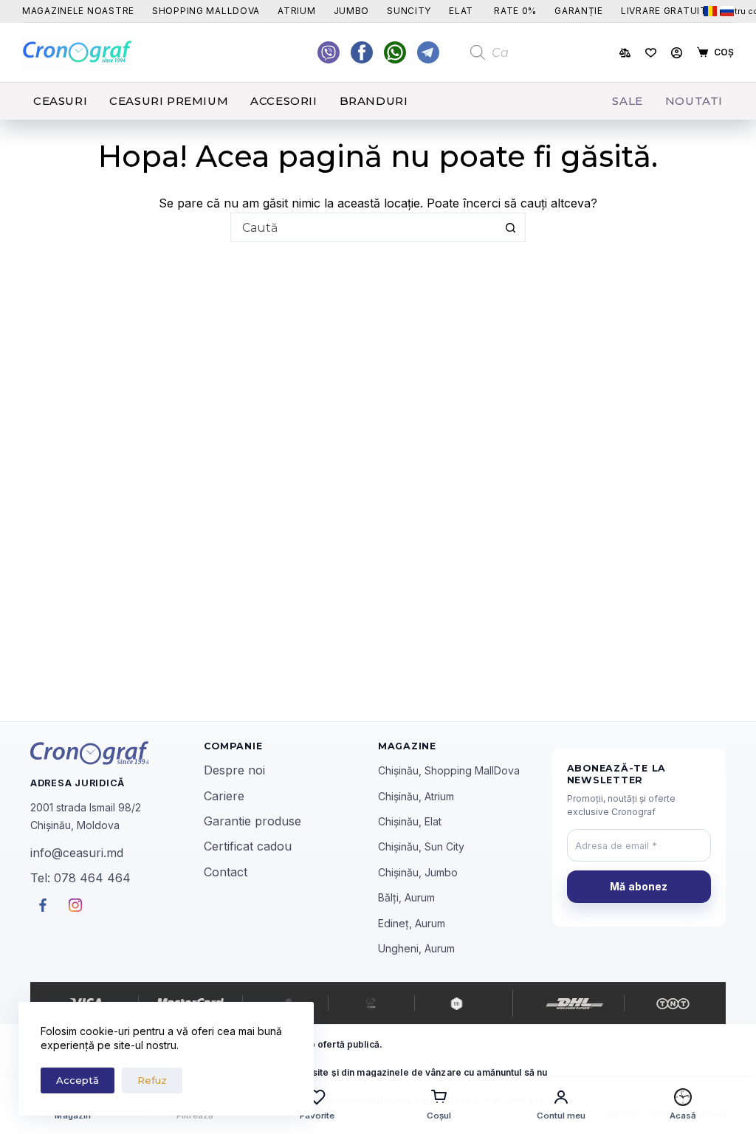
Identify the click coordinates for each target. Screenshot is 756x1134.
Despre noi (234, 770)
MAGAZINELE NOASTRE (78, 10)
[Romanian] (710, 11)
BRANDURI (374, 101)
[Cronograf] (117, 753)
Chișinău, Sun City (421, 846)
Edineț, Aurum (411, 923)
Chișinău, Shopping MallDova (449, 770)
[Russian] (727, 11)
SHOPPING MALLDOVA (206, 10)
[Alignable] (362, 52)
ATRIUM (296, 10)
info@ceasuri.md (76, 852)
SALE (627, 101)
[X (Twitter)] (328, 52)
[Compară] (624, 52)
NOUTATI (694, 101)
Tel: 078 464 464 (80, 877)
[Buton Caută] (511, 227)
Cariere (224, 795)
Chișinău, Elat (409, 821)
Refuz (152, 1080)
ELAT (461, 10)
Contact (225, 872)
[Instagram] (428, 52)
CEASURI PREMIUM (168, 101)
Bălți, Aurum (406, 897)
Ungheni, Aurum (416, 948)
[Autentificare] (676, 52)
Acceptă (77, 1080)
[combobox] (364, 227)
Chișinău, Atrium (416, 796)
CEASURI (60, 101)
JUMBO (352, 10)
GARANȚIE (578, 10)
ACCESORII (283, 101)
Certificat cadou (248, 846)
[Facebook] (395, 52)
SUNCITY (409, 10)
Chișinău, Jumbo (418, 872)
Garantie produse (252, 821)
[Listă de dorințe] (650, 52)
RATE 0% (515, 10)
